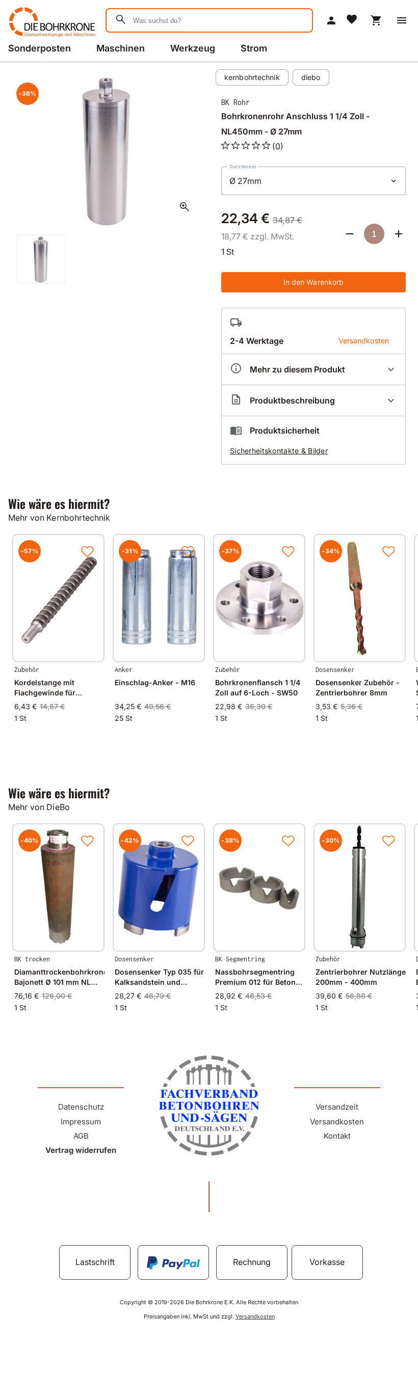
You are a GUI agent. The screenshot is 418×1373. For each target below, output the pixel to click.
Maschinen (120, 48)
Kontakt (337, 1136)
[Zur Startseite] (50, 38)
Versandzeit (337, 1107)
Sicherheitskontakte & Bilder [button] (279, 450)
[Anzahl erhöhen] (398, 234)
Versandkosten (337, 1121)
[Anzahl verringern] (349, 234)
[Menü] (401, 20)
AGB (81, 1136)
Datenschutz (81, 1107)
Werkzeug (192, 48)
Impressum (81, 1121)
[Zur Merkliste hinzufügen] (87, 551)
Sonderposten (39, 48)
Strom (254, 48)
